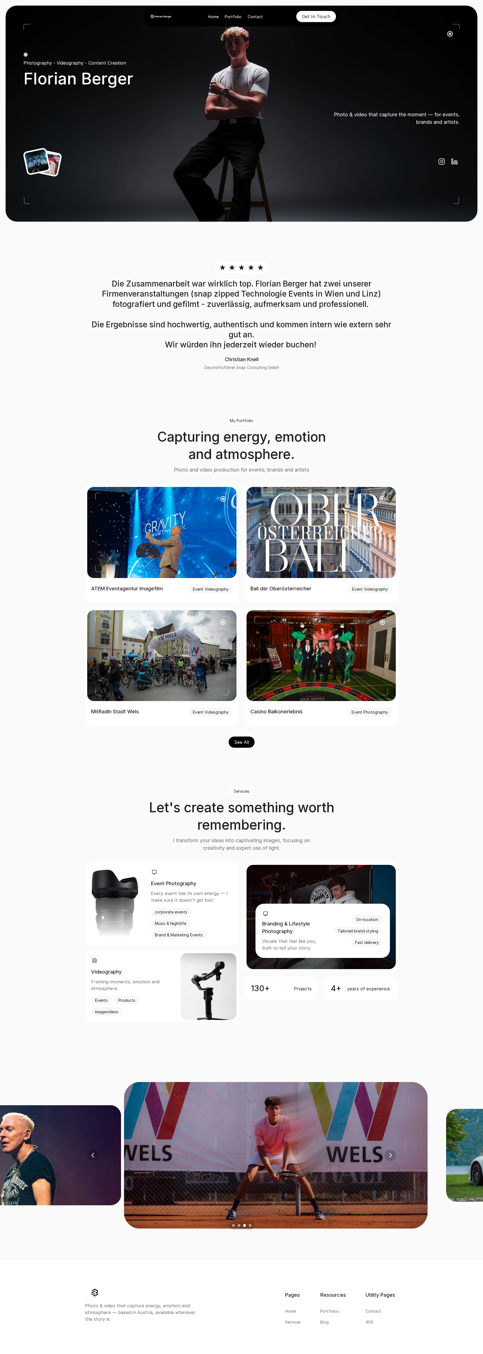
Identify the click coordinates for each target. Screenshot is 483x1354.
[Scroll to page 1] (232, 1225)
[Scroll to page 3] (244, 1225)
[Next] (390, 1155)
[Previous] (93, 1155)
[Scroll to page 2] (239, 1225)
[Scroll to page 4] (250, 1225)
